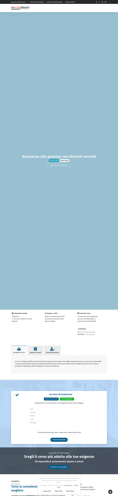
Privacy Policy (76, 432)
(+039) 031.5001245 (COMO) (87, 332)
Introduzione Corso (19, 352)
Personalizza (70, 491)
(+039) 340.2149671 (90, 334)
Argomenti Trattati (35, 352)
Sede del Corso (85, 313)
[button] (110, 492)
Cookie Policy (68, 485)
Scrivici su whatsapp (67, 399)
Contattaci (82, 329)
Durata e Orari (52, 313)
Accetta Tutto (47, 491)
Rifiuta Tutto (58, 491)
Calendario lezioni (20, 313)
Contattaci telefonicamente (51, 399)
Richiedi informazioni (60, 165)
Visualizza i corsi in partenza (59, 467)
